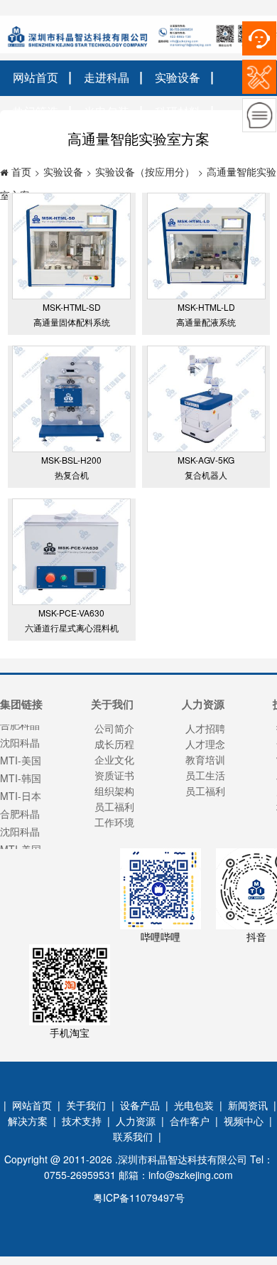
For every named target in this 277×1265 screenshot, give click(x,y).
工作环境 (114, 822)
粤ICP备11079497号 (139, 1197)
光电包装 (194, 1105)
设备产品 (140, 1105)
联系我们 (133, 1136)
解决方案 (28, 1121)
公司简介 (114, 728)
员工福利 (114, 806)
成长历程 (114, 744)
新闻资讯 (248, 1105)
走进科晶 (106, 77)
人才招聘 (205, 728)
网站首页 (35, 77)
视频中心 (244, 1121)
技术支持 (82, 1121)
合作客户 (190, 1121)
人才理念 (205, 744)
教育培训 (205, 759)
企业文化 (114, 759)
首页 (21, 171)
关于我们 (86, 1105)
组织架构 (114, 791)
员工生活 (205, 775)
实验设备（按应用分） (145, 171)
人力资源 (136, 1121)
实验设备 (177, 77)
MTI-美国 (20, 845)
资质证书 (114, 775)
